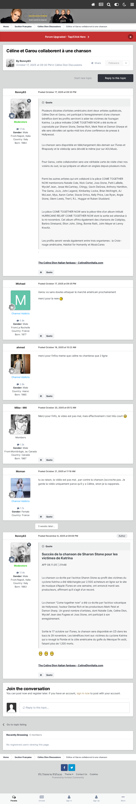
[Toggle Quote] (43, 102)
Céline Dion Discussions (68, 64)
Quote (49, 272)
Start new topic (83, 78)
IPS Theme (43, 774)
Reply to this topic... (37, 707)
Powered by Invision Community (68, 777)
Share (97, 63)
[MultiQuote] (41, 272)
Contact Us (81, 774)
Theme (68, 774)
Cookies (94, 774)
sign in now (83, 693)
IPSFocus (57, 774)
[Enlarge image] (61, 298)
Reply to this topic (115, 78)
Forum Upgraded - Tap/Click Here (65, 36)
